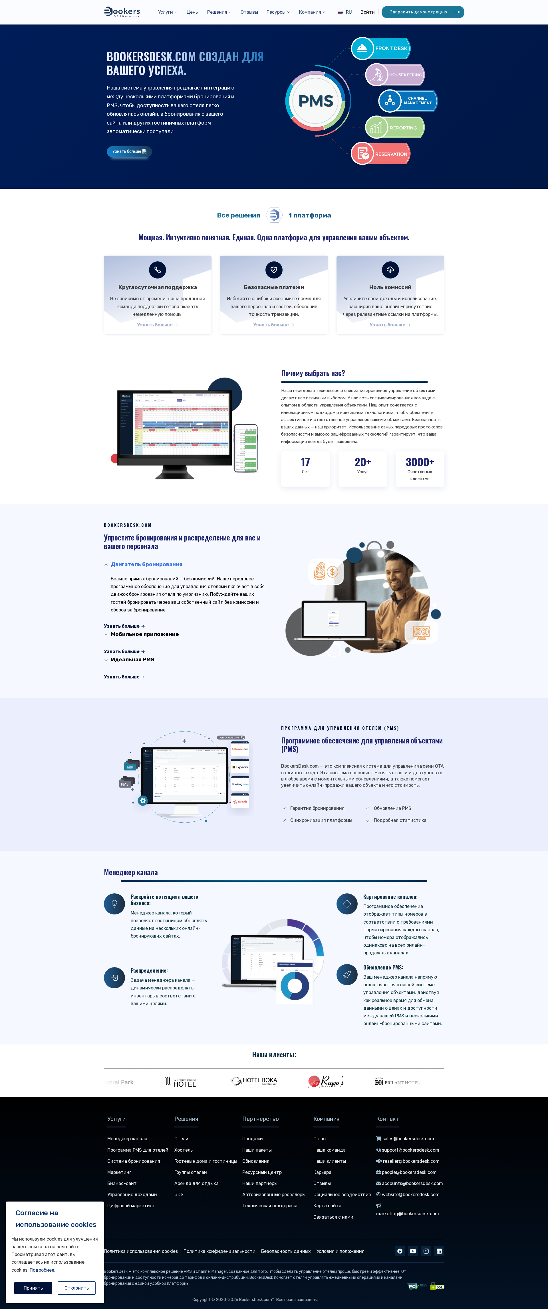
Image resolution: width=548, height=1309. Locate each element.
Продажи (252, 1138)
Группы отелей (190, 1172)
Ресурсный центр (262, 1172)
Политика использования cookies (141, 1251)
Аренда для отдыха (196, 1183)
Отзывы (249, 12)
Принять (33, 1288)
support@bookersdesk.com (410, 1150)
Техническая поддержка (269, 1205)
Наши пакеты (257, 1150)
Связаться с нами (333, 1217)
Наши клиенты (329, 1161)
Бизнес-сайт (122, 1183)
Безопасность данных (286, 1251)
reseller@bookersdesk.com (411, 1161)
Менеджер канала (127, 1138)
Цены (193, 12)
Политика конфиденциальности (219, 1251)
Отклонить (77, 1288)
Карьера (322, 1172)
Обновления (255, 1161)
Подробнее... (44, 1270)
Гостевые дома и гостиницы (205, 1161)
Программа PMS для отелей (137, 1150)
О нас (319, 1138)
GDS (179, 1194)
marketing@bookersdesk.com (407, 1213)
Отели (181, 1138)
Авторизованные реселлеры (273, 1194)
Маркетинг (119, 1172)
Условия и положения (340, 1251)
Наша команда (329, 1150)
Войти (367, 12)
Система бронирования (133, 1161)
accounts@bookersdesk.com (412, 1183)
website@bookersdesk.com (411, 1194)
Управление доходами (132, 1194)
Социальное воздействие (342, 1194)
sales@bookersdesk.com (408, 1138)
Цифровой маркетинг (131, 1205)
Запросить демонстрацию (418, 12)
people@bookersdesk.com (409, 1172)
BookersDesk (116, 1271)
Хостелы (184, 1150)
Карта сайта (327, 1205)
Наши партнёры (259, 1183)
